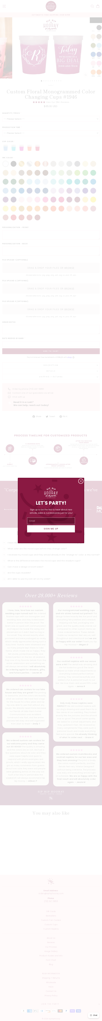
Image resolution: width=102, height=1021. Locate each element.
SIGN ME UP (51, 528)
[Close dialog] (80, 481)
